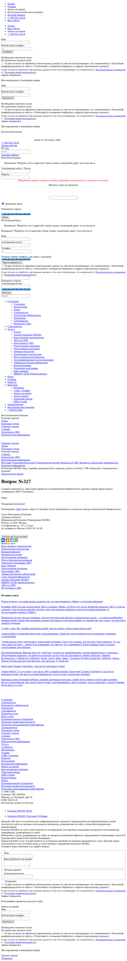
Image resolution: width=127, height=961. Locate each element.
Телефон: (6, 248)
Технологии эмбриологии (15, 705)
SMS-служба (8, 775)
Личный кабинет (10, 155)
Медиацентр (7, 750)
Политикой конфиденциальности (20, 72)
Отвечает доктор (10, 426)
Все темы (6, 462)
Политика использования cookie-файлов (22, 724)
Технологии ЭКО (10, 432)
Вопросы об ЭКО (69, 462)
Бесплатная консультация (14, 769)
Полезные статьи (10, 423)
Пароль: (5, 174)
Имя (3, 39)
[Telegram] (12, 540)
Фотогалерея (8, 761)
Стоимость (7, 747)
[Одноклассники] (7, 540)
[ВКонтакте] (3, 540)
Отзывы (11, 6)
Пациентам (7, 708)
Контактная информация (14, 763)
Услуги (5, 744)
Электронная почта (14, 873)
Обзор (4, 421)
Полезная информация (13, 465)
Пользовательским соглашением (111, 69)
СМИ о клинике (9, 755)
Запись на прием (10, 766)
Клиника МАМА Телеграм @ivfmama (27, 816)
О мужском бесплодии (48, 462)
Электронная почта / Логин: (16, 168)
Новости (5, 758)
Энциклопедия (9, 145)
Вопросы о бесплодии (91, 462)
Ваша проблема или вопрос (18, 859)
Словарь (5, 429)
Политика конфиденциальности (18, 722)
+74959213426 (14, 410)
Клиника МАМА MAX (19, 811)
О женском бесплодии (23, 462)
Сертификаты (8, 710)
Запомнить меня (13, 203)
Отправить (7, 52)
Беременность (111, 462)
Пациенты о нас (9, 713)
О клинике (7, 699)
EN (7, 148)
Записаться (7, 98)
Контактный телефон (12, 45)
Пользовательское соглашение (17, 719)
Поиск (4, 780)
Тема (6, 853)
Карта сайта (7, 716)
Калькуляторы (8, 777)
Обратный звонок (10, 772)
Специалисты (8, 702)
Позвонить (7, 958)
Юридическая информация (15, 434)
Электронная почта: (11, 242)
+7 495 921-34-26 (16, 17)
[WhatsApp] (16, 540)
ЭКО (18, 509)
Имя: (3, 236)
